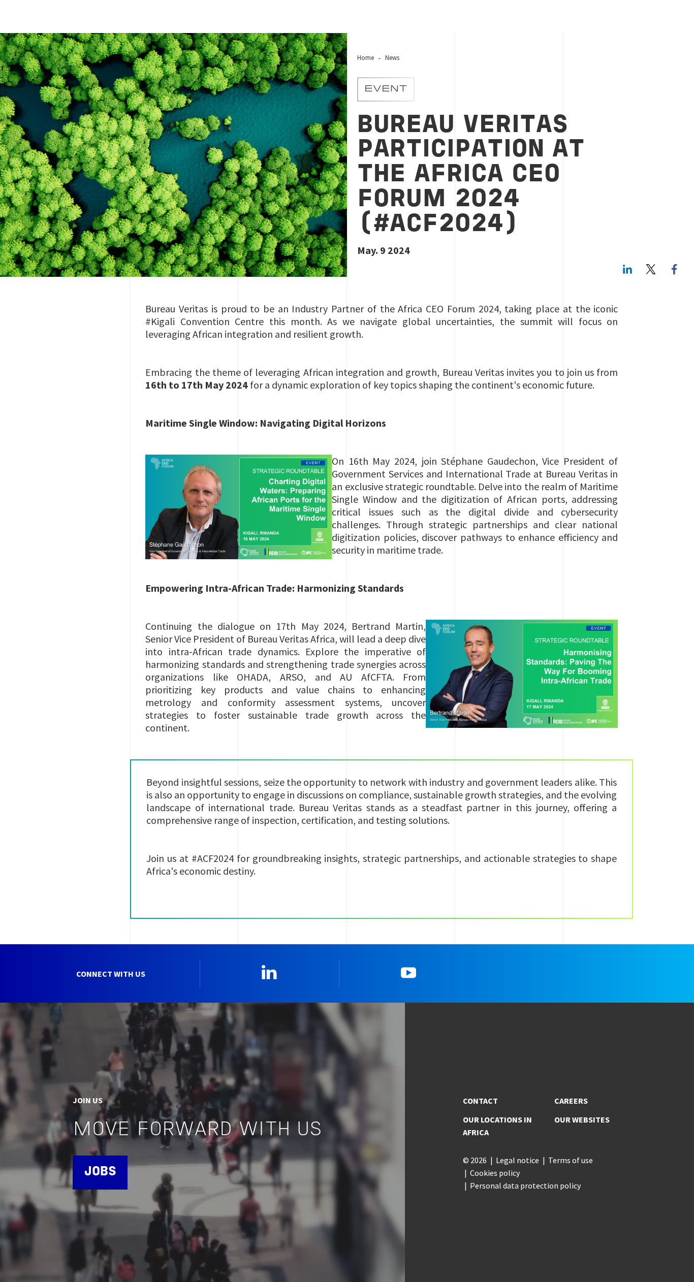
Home (365, 57)
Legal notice (517, 1160)
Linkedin (269, 972)
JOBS (100, 1172)
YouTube (408, 972)
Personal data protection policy (525, 1185)
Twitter (650, 269)
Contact (480, 1101)
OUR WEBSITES (582, 1119)
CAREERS (571, 1101)
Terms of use (570, 1160)
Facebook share (674, 269)
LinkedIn (627, 269)
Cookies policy (495, 1173)
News (392, 57)
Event (385, 89)
